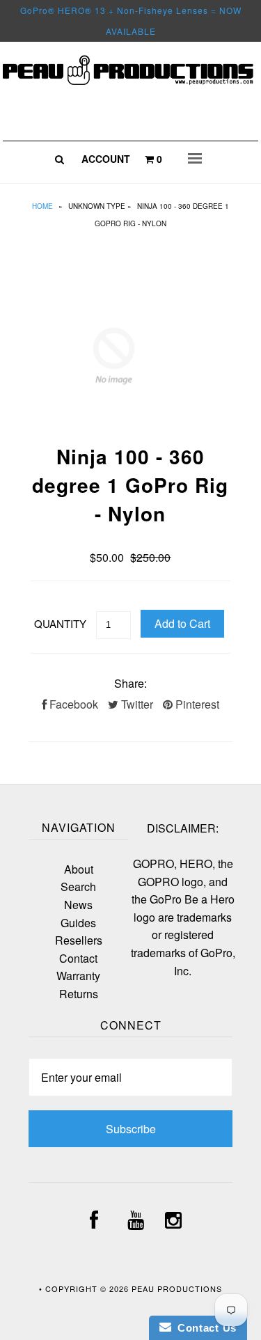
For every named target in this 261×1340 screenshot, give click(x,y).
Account (105, 159)
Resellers (78, 940)
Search (78, 886)
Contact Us (204, 1328)
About (78, 869)
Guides (78, 923)
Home (42, 206)
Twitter (135, 704)
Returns (78, 994)
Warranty (78, 976)
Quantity (60, 623)
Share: (130, 683)
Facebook (72, 704)
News (78, 905)
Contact (78, 958)
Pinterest (196, 704)
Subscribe (131, 1129)
